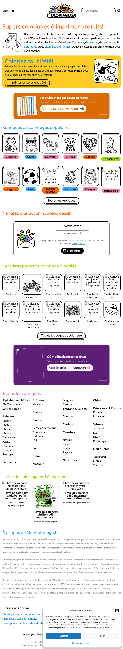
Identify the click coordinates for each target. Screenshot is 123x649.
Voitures (98, 465)
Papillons (8, 446)
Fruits (66, 448)
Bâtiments (9, 462)
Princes (97, 412)
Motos (97, 461)
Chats (5, 425)
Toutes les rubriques (61, 200)
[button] (117, 610)
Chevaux (7, 429)
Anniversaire (40, 432)
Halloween (39, 436)
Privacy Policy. (78, 243)
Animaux (8, 416)
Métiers (68, 424)
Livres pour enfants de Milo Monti (22, 623)
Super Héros (101, 448)
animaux (79, 42)
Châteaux (38, 400)
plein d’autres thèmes (57, 46)
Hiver (96, 437)
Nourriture (70, 460)
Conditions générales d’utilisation (36, 634)
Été (95, 432)
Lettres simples (11, 408)
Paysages (68, 452)
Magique (38, 464)
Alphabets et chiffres (16, 400)
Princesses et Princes (107, 408)
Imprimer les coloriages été (27, 82)
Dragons (68, 400)
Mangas (68, 416)
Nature (67, 440)
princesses (109, 42)
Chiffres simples (12, 404)
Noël (35, 440)
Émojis (37, 420)
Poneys (6, 450)
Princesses (99, 416)
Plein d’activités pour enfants (19, 618)
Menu (6, 11)
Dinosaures (9, 437)
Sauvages (7, 454)
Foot (36, 448)
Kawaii (37, 456)
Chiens (6, 433)
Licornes (68, 404)
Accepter (63, 636)
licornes (93, 42)
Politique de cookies (80, 643)
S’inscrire (73, 251)
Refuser (101, 636)
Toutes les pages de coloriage (61, 335)
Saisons (98, 424)
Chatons (7, 420)
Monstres (69, 432)
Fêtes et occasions (44, 428)
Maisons (38, 404)
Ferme (6, 441)
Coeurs (37, 412)
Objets (97, 400)
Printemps (99, 441)
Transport (99, 456)
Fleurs (66, 444)
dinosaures (30, 46)
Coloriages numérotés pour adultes (23, 614)
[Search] (119, 11)
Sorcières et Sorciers (75, 408)
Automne (98, 428)
